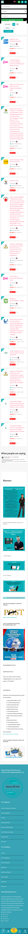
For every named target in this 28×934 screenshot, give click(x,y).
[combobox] (14, 11)
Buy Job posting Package (7, 827)
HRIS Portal (3, 841)
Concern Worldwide (16, 359)
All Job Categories (5, 857)
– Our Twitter (5, 916)
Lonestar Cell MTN (16, 166)
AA (16, 2)
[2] (13, 2)
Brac (13, 70)
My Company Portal (5, 822)
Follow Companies (5, 862)
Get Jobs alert (4, 877)
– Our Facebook (5, 914)
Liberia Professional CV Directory (8, 808)
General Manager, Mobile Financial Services (16, 160)
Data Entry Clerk (14, 180)
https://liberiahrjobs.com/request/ (10, 734)
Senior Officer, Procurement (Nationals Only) (16, 278)
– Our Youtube (5, 920)
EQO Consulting (15, 412)
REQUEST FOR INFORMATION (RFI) (15, 40)
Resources (3, 886)
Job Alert (9, 31)
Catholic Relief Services (17, 339)
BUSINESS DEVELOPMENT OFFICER (17, 299)
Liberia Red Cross (15, 230)
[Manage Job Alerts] (3, 930)
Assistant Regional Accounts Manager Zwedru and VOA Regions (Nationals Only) (17, 62)
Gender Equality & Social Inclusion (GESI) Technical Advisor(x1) (17, 353)
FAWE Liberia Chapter (16, 185)
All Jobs (3, 817)
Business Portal (4, 836)
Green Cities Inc (15, 305)
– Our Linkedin (5, 918)
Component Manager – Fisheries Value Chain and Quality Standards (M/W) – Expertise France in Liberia (17, 404)
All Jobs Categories (5, 813)
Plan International (15, 46)
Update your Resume (6, 872)
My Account (4, 867)
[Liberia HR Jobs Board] (2, 2)
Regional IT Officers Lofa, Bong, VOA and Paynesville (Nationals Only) (17, 87)
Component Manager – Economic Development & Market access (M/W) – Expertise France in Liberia (17, 428)
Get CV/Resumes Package (7, 832)
